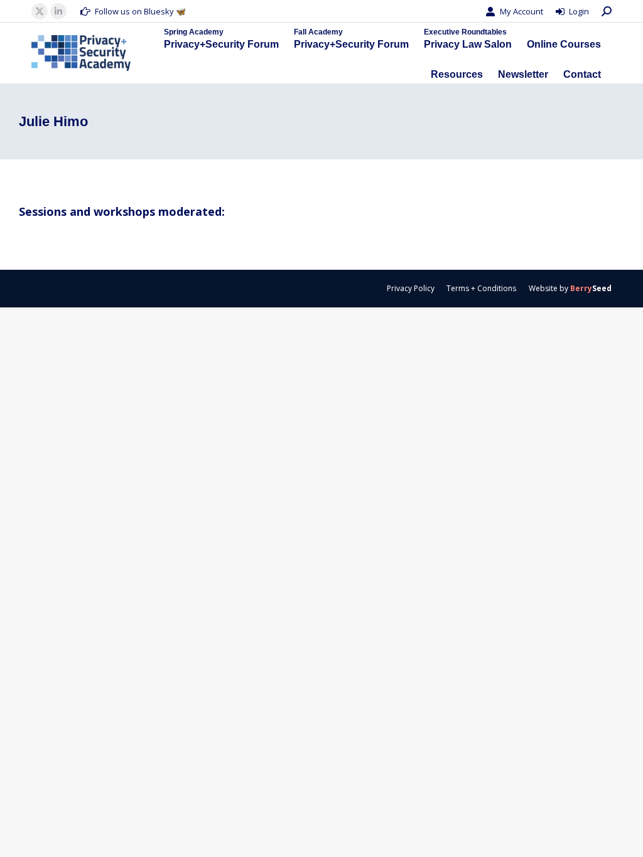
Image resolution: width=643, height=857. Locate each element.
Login (579, 11)
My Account (521, 11)
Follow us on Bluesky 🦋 (140, 11)
